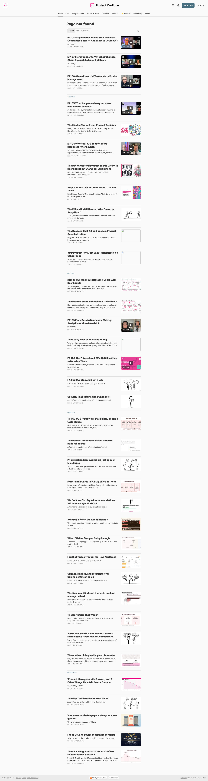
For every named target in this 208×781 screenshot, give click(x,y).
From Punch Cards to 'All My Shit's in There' (91, 481)
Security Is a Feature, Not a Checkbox (88, 396)
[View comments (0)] (85, 50)
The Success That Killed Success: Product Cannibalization (91, 233)
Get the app (113, 778)
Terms (24, 778)
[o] (131, 42)
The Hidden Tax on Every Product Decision (91, 125)
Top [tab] (77, 31)
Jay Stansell (78, 47)
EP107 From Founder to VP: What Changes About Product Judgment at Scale (91, 58)
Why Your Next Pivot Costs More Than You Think (91, 189)
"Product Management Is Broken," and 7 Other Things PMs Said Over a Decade (89, 681)
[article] (104, 43)
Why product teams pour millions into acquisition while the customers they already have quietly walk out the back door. (92, 344)
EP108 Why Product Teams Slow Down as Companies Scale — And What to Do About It (92, 39)
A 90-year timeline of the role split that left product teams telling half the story (91, 216)
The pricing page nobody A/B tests (81, 722)
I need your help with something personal (91, 734)
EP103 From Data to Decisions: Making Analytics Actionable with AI (89, 322)
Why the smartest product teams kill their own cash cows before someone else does (91, 238)
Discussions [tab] (85, 31)
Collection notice (32, 778)
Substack (184, 778)
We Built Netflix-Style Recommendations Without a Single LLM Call (91, 502)
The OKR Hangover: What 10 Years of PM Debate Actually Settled (90, 753)
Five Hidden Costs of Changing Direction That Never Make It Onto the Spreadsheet (92, 195)
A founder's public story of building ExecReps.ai (87, 447)
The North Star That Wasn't (82, 615)
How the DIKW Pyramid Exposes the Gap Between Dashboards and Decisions (88, 173)
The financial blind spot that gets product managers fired (91, 595)
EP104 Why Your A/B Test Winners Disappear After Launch (87, 145)
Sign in (200, 5)
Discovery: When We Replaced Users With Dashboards (91, 281)
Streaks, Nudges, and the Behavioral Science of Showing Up (88, 575)
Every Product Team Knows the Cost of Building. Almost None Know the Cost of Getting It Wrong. (90, 129)
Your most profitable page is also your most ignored (92, 717)
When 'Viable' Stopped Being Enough (88, 538)
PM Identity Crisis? (75, 685)
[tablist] (79, 30)
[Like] (69, 136)
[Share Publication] (178, 5)
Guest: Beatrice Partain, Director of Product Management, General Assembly (91, 365)
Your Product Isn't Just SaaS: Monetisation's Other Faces (92, 254)
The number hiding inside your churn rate (91, 655)
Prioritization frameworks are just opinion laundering (91, 461)
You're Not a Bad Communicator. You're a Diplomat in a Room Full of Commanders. (90, 635)
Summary (71, 44)
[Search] (173, 5)
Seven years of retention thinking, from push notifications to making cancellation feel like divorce (92, 486)
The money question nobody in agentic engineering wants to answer (92, 524)
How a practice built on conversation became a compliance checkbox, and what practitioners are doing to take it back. (91, 306)
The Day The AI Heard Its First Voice (87, 698)
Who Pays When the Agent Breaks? (87, 519)
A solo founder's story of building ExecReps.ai (86, 383)
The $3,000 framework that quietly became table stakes (92, 420)
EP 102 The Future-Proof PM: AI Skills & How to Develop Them (92, 360)
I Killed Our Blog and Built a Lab (85, 380)
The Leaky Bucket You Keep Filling (87, 339)
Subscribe (188, 5)
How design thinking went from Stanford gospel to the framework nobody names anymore (90, 426)
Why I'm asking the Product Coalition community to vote (90, 738)
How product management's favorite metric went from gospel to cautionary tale (90, 619)
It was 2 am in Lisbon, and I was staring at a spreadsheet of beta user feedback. (92, 641)
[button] (60, 13)
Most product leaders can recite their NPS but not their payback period (90, 600)
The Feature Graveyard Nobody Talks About (92, 301)
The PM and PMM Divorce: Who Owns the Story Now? (90, 211)
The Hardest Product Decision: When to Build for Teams (90, 442)
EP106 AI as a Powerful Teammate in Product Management (92, 78)
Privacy (18, 778)
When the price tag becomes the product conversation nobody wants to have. (89, 260)
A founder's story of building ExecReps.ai (84, 560)
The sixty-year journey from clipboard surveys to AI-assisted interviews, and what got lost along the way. (92, 287)
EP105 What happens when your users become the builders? (89, 105)
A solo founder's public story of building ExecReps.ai (89, 400)
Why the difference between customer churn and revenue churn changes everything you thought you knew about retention (91, 659)
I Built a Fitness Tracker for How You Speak (91, 557)
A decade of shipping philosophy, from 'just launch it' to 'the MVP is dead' (92, 542)
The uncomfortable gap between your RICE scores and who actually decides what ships (91, 467)
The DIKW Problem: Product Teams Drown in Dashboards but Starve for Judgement (92, 167)
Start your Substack (99, 778)
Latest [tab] (71, 31)
